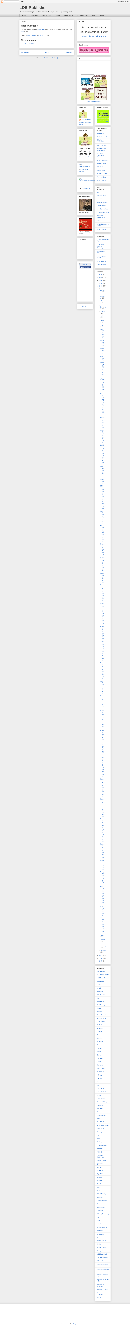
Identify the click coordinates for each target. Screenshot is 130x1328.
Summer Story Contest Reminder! (102, 850)
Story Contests (82, 15)
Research (100, 1177)
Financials (100, 1058)
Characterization (102, 1015)
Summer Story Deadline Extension (102, 670)
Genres (99, 1061)
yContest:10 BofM (102, 1289)
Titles (98, 1220)
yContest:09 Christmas (100, 1285)
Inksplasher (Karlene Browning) (100, 246)
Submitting (100, 1210)
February (103, 946)
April (102, 935)
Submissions (101, 1207)
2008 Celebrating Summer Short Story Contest (102, 497)
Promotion (100, 1148)
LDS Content (101, 1088)
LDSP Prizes (101, 1098)
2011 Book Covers (102, 978)
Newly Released (102, 351)
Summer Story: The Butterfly (102, 702)
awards (99, 988)
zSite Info (100, 1298)
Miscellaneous (101, 1115)
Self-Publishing (101, 1194)
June (102, 320)
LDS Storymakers (102, 209)
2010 (101, 280)
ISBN (98, 1082)
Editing (99, 1051)
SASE (98, 1190)
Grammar (100, 1065)
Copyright (100, 1031)
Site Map (102, 15)
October (103, 301)
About (58, 15)
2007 (101, 955)
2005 (101, 961)
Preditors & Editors (103, 212)
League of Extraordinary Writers (101, 155)
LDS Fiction (34, 15)
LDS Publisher (33, 7)
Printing (99, 1142)
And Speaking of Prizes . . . (102, 472)
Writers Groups (101, 1240)
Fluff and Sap (102, 358)
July (102, 316)
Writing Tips (100, 1251)
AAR (98, 192)
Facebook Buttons (83, 170)
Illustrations (100, 1072)
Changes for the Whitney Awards (102, 533)
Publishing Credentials (100, 1156)
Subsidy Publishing (103, 1214)
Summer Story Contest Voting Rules (102, 592)
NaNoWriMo (101, 1122)
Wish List (99, 1230)
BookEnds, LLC (102, 137)
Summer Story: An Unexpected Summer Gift (102, 613)
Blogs (98, 998)
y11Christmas (101, 1261)
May (102, 325)
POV (98, 1138)
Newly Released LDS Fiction (102, 436)
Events (99, 1055)
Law (98, 1085)
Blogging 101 (101, 994)
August (103, 311)
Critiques (99, 1038)
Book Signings (101, 1005)
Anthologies (102, 481)
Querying (100, 1164)
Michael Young (101, 261)
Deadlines (100, 1041)
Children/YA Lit (101, 1018)
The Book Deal (101, 177)
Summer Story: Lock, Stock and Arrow (102, 807)
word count (100, 1234)
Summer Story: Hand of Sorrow (102, 632)
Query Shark (101, 170)
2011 (100, 277)
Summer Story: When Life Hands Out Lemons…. (102, 830)
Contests (99, 1025)
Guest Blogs (68, 15)
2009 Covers (101, 971)
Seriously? (100, 1197)
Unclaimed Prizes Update (102, 422)
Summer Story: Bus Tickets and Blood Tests (102, 767)
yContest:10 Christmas (100, 1293)
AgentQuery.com (102, 199)
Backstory (100, 991)
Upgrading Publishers (102, 578)
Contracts (100, 1028)
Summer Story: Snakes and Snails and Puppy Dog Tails (102, 742)
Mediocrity (100, 1108)
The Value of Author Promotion (102, 924)
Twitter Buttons (86, 188)
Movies (99, 1118)
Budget (99, 1008)
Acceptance (100, 981)
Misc (98, 1112)
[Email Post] (47, 35)
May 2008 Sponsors (102, 911)
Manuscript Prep (102, 1102)
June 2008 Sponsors (102, 333)
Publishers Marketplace (101, 216)
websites (99, 1224)
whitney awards (102, 1227)
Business (99, 1011)
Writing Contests (102, 1247)
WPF (98, 1237)
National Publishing (103, 1125)
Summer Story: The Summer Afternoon (102, 719)
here (22, 31)
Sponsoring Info (102, 1200)
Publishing (100, 1152)
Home (24, 15)
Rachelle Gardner (102, 173)
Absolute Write (101, 195)
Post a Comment (29, 43)
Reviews (99, 1180)
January (103, 950)
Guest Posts (101, 1068)
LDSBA (99, 1095)
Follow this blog (85, 267)
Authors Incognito (102, 202)
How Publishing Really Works (102, 149)
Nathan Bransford (102, 160)
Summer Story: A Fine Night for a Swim (102, 650)
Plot (98, 1135)
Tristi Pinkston (101, 264)
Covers (99, 1035)
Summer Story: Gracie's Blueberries (102, 787)
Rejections (100, 1174)
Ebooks (99, 1048)
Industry (99, 1075)
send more (41, 29)
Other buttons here (85, 157)
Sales (98, 1187)
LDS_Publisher (86, 119)
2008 (101, 286)
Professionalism (102, 1145)
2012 (101, 275)
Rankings (100, 1170)
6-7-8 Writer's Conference (102, 865)
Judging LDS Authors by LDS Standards (102, 454)
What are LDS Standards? (102, 385)
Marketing (100, 1105)
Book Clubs (100, 1001)
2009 (101, 283)
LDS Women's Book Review (101, 257)
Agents (99, 984)
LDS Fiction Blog (102, 1092)
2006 (101, 958)
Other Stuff (100, 1128)
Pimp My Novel (101, 163)
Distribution (100, 1045)
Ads (93, 15)
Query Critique (101, 1160)
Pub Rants (100, 167)
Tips (98, 1217)
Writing (99, 1244)
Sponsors (100, 1204)
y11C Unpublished (102, 1257)
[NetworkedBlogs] (85, 266)
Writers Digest (101, 229)
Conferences (101, 1021)
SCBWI (99, 221)
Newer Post (25, 52)
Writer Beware (101, 180)
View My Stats (83, 307)
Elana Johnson (101, 145)
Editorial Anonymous (100, 141)
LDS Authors (46, 15)
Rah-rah (99, 1167)
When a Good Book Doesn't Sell (102, 564)
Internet (99, 1078)
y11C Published (102, 1254)
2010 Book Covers (103, 974)
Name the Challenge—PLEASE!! (102, 369)
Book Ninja (100, 133)
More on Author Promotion (102, 549)
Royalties (100, 1184)
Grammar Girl (101, 205)
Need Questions (102, 343)
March (103, 939)
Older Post (68, 52)
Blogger (75, 1324)
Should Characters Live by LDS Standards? (102, 404)
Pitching (99, 1132)
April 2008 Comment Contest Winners (102, 895)
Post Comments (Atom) (51, 58)
